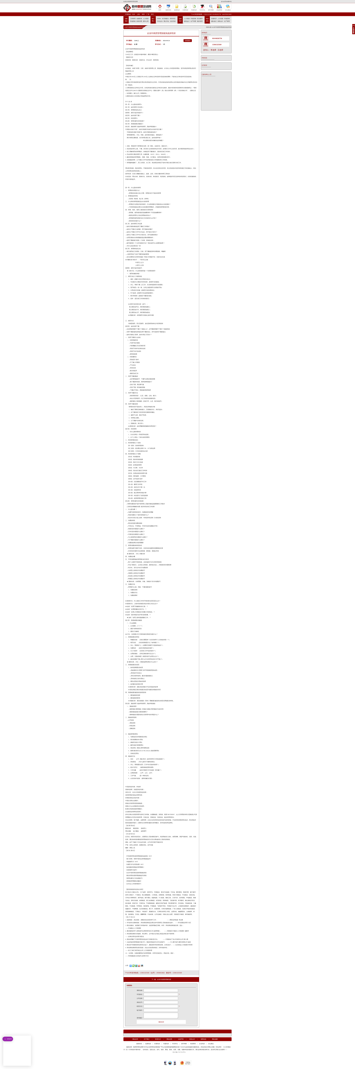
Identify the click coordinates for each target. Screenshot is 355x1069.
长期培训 (185, 10)
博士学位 (166, 21)
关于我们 (146, 1039)
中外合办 (160, 21)
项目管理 (200, 21)
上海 (138, 14)
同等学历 (172, 18)
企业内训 (202, 1043)
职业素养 (200, 18)
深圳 (143, 14)
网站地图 (215, 1039)
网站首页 (135, 1039)
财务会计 (187, 21)
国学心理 (145, 21)
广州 (147, 14)
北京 (133, 14)
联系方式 (158, 1039)
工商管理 (133, 18)
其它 (152, 14)
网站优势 (169, 1039)
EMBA (159, 18)
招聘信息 (203, 1039)
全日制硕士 (165, 18)
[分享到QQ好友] (142, 966)
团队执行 (214, 21)
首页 (159, 10)
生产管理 (193, 21)
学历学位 (202, 10)
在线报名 (188, 40)
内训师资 (219, 10)
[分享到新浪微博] (139, 966)
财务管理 (139, 21)
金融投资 (139, 18)
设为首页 (223, 1)
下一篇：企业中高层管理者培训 (161, 979)
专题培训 (194, 10)
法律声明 (181, 1039)
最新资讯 (168, 10)
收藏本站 (229, 1)
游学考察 (211, 10)
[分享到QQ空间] (136, 966)
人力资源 (145, 18)
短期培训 (177, 10)
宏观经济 (214, 18)
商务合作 (192, 1039)
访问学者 (173, 21)
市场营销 (133, 21)
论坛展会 (228, 10)
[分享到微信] (133, 966)
